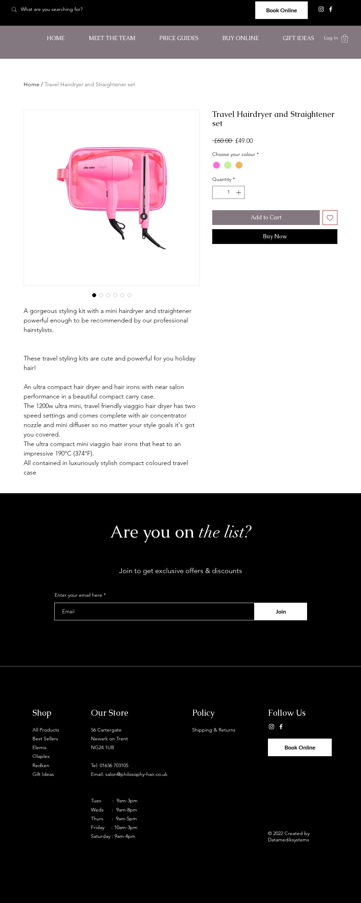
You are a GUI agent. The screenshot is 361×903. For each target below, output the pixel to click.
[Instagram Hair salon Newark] (321, 9)
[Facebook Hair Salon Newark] (330, 9)
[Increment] (239, 192)
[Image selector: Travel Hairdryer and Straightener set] (94, 295)
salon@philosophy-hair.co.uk (136, 774)
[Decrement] (217, 192)
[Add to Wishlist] (330, 217)
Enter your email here (78, 594)
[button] (344, 39)
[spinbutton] (228, 192)
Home (31, 84)
